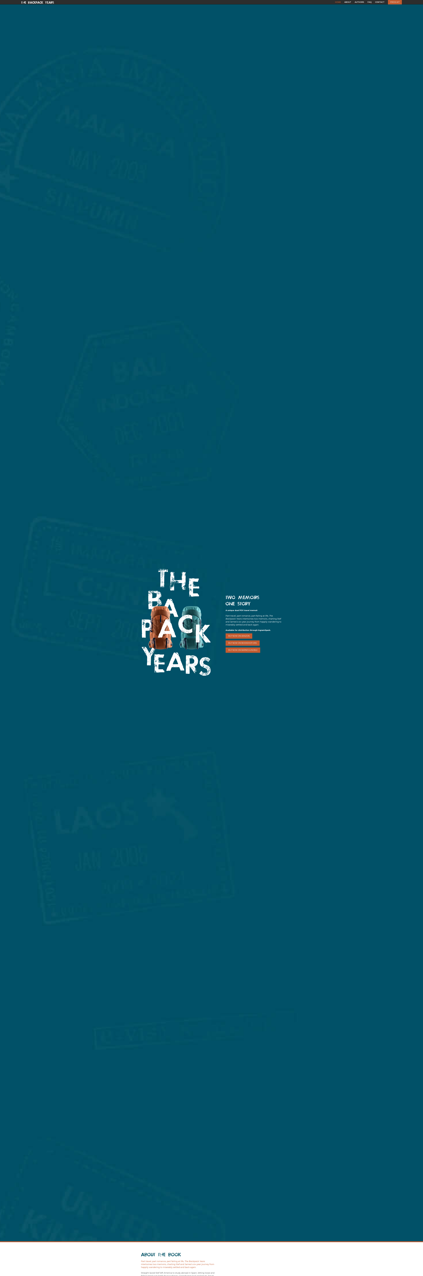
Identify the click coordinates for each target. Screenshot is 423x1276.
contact (379, 2)
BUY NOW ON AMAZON (239, 636)
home (338, 2)
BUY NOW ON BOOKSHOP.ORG (242, 643)
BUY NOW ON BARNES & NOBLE (243, 650)
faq (370, 2)
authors (359, 2)
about (347, 2)
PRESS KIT (395, 2)
